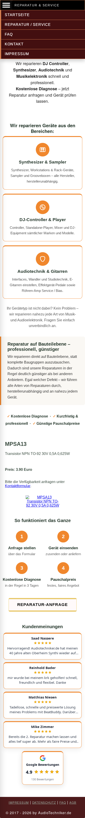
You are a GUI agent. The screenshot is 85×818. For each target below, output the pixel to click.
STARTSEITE (17, 15)
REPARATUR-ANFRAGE (42, 604)
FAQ (9, 34)
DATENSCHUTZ (44, 802)
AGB (72, 802)
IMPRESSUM (17, 54)
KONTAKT (14, 44)
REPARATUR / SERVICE (28, 25)
